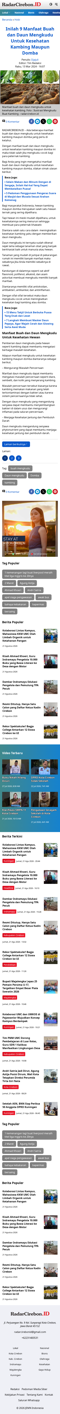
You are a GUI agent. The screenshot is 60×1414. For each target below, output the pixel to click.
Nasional (19, 12)
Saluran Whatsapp (29, 1400)
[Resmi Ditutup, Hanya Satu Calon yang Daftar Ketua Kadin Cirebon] (51, 709)
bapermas (38, 604)
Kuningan (9, 860)
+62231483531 (30, 1337)
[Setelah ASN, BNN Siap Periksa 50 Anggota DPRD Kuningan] (51, 1109)
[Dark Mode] (50, 5)
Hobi (17, 19)
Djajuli (34, 59)
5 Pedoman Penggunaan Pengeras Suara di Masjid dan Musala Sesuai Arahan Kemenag (30, 197)
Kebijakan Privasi (14, 1394)
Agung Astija (27, 583)
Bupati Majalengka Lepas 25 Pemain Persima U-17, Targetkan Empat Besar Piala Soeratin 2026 (20, 986)
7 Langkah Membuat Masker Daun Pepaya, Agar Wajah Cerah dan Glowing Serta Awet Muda (29, 324)
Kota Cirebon (10, 1087)
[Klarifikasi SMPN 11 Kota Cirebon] (15, 799)
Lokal (5, 12)
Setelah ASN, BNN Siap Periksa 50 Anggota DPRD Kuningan (21, 1105)
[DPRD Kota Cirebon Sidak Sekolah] (44, 767)
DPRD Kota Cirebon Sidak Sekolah (43, 779)
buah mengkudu (20, 468)
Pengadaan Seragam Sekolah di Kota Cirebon (44, 813)
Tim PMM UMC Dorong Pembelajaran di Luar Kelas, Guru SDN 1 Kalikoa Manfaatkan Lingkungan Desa (21, 1043)
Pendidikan (10, 964)
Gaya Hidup (45, 1369)
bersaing (10, 611)
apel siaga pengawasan (18, 597)
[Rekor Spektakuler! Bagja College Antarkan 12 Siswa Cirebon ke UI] (51, 732)
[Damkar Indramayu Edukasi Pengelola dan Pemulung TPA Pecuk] (51, 687)
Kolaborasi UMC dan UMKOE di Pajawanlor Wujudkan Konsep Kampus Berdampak (21, 1018)
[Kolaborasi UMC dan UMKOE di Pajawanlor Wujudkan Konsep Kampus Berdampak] (51, 1019)
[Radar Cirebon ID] (21, 4)
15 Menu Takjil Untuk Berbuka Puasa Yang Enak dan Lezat (28, 314)
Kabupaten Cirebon (14, 935)
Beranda (7, 19)
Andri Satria (34, 590)
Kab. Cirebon (15, 1358)
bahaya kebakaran (15, 604)
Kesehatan (44, 1364)
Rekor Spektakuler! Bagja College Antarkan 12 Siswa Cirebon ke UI (18, 730)
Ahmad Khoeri (13, 590)
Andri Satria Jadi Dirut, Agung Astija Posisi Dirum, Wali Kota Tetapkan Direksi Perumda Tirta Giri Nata (20, 1076)
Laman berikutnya (14, 444)
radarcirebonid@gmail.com (30, 1332)
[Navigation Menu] (56, 5)
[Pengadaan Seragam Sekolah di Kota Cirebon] (44, 799)
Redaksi (15, 1389)
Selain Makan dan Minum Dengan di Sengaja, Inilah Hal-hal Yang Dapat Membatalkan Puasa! (28, 185)
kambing (10, 482)
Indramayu (9, 911)
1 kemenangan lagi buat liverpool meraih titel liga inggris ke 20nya (28, 574)
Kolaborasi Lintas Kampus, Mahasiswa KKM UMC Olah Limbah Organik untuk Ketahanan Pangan (19, 635)
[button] (6, 12)
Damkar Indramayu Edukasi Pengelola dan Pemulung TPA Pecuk (20, 685)
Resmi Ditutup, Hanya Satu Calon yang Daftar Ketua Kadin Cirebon (21, 707)
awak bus (43, 597)
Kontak (49, 1394)
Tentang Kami (35, 1394)
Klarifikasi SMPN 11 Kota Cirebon (14, 811)
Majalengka (10, 997)
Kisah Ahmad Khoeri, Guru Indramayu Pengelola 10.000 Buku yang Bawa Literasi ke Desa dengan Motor (19, 661)
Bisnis (31, 12)
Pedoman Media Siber (34, 1389)
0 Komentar (12, 121)
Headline (8, 887)
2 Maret (9, 583)
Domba (34, 475)
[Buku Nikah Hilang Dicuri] (15, 767)
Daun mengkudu (14, 475)
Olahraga (43, 12)
